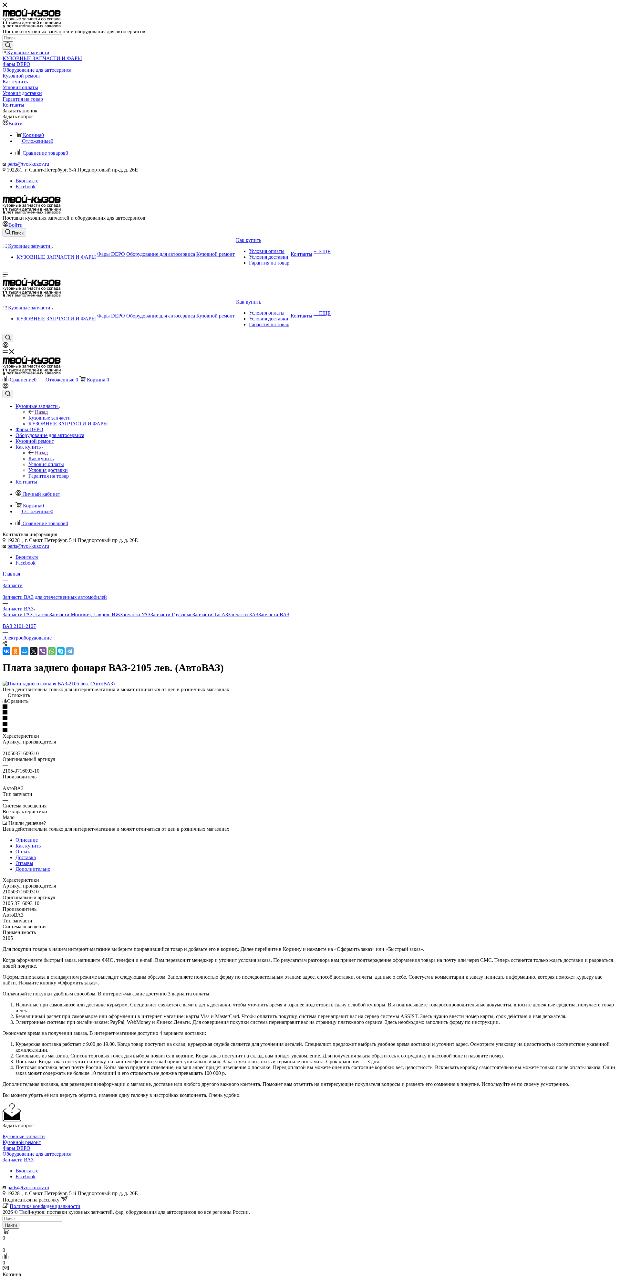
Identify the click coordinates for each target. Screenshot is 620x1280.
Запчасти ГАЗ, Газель (26, 614)
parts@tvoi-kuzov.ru (28, 164)
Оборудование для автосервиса (37, 1154)
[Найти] (8, 45)
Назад (41, 412)
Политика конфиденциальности (45, 1206)
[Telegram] (70, 651)
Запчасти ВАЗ (273, 614)
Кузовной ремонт (22, 1142)
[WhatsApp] (52, 651)
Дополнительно (33, 869)
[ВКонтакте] (6, 651)
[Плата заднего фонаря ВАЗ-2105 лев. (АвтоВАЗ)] (59, 683)
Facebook (26, 186)
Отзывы (24, 863)
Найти (11, 1225)
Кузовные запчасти (49, 418)
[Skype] (61, 651)
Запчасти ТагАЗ (210, 614)
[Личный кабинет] (5, 346)
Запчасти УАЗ (135, 614)
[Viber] (42, 651)
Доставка (26, 857)
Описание (27, 840)
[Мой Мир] (24, 651)
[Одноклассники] (15, 651)
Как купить (41, 458)
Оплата (24, 851)
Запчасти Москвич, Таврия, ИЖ (84, 614)
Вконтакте (27, 180)
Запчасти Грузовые (171, 614)
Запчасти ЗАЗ (243, 614)
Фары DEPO (16, 1148)
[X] (33, 651)
